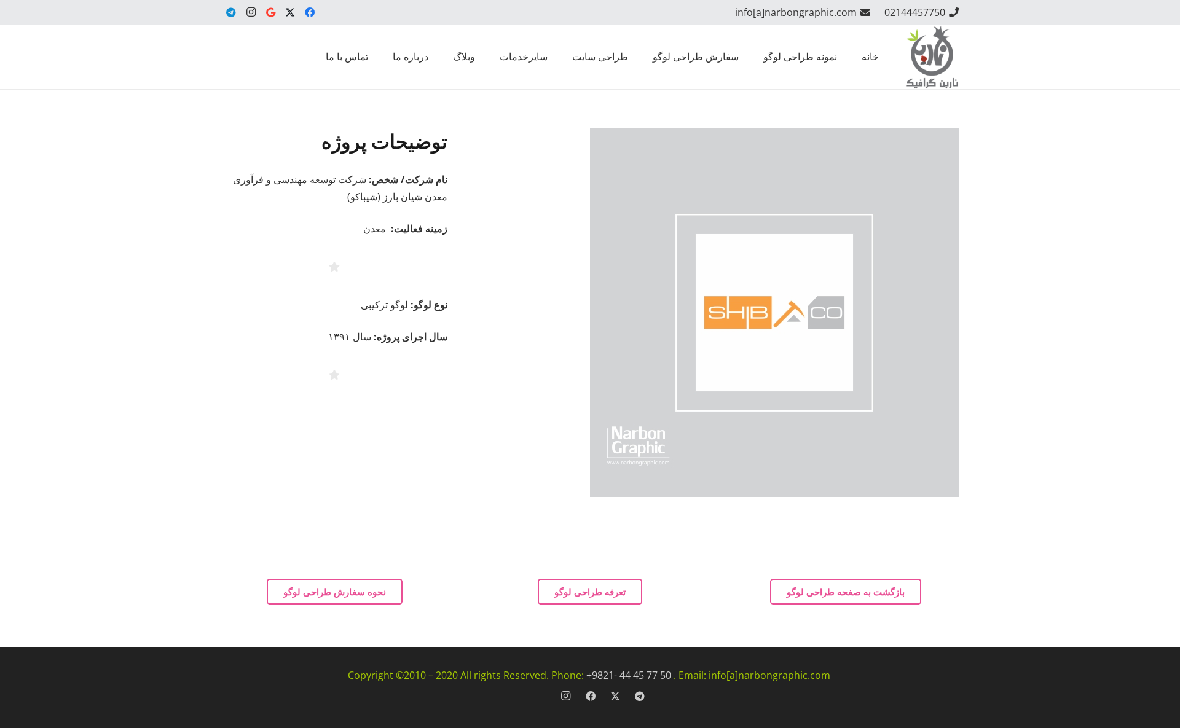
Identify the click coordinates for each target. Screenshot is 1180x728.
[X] (290, 12)
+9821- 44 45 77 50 (628, 675)
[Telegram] (231, 12)
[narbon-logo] (932, 57)
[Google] (270, 12)
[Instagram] (251, 12)
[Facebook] (310, 12)
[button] (647, 57)
